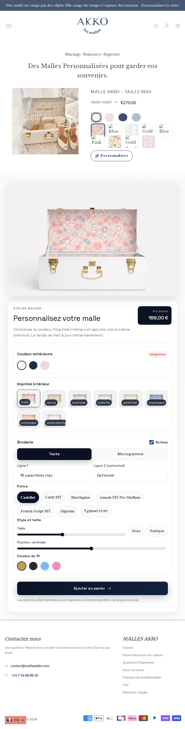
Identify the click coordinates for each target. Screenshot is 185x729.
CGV (126, 685)
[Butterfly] (131, 130)
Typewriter (96, 511)
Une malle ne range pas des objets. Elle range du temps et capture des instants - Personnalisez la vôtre (92, 5)
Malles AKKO (101, 102)
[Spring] (114, 141)
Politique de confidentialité (142, 677)
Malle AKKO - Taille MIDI (121, 91)
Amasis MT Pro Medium (119, 497)
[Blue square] (165, 130)
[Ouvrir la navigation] (9, 26)
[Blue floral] (114, 130)
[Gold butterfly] (148, 130)
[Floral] (98, 130)
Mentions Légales (135, 692)
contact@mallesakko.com (30, 666)
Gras (136, 530)
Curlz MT (53, 497)
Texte (54, 453)
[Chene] (148, 141)
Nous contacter (134, 670)
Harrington (80, 497)
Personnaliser (114, 156)
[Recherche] (156, 25)
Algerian (67, 511)
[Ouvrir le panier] (177, 25)
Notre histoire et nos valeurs (143, 655)
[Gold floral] (131, 141)
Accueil (128, 647)
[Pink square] (98, 141)
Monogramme (131, 453)
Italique (157, 530)
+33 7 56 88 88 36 (24, 675)
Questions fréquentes (138, 662)
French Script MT (36, 511)
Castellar (28, 497)
